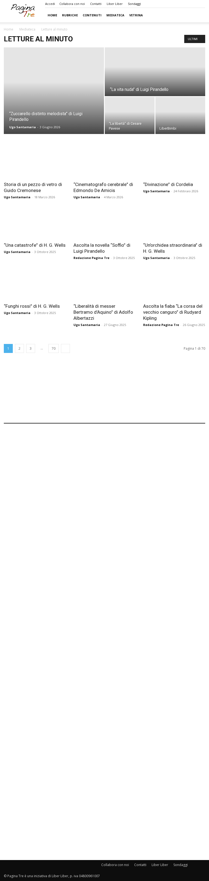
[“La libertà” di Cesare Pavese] (130, 115)
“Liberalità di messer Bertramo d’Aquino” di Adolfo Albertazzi (103, 312)
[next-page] (65, 348)
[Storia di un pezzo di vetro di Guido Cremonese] (35, 162)
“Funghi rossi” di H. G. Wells (32, 306)
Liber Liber (115, 4)
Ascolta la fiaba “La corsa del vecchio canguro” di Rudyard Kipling (172, 312)
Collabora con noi (72, 4)
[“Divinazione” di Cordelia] (174, 162)
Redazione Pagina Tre (91, 258)
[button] (198, 15)
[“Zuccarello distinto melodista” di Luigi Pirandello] (54, 90)
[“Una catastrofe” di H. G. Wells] (35, 223)
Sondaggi (134, 4)
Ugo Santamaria (22, 127)
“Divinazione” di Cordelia (168, 184)
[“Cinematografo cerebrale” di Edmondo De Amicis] (104, 162)
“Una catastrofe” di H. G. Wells (35, 245)
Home (52, 15)
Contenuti (92, 15)
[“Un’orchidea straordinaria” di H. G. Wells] (174, 223)
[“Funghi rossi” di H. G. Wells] (35, 284)
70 (54, 348)
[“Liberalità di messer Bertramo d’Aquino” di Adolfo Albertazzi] (104, 284)
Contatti (96, 4)
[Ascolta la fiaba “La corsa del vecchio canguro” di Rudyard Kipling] (174, 284)
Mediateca (115, 15)
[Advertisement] (104, 396)
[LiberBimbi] (180, 115)
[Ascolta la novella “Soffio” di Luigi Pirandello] (104, 223)
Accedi (50, 4)
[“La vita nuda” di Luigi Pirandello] (155, 72)
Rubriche (70, 15)
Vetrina (136, 15)
